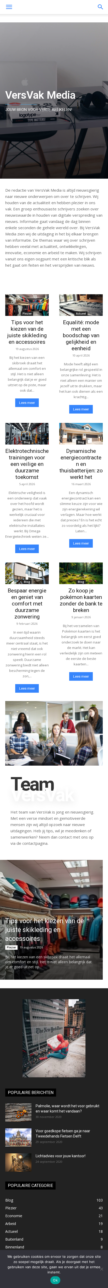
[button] (100, 7)
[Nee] (101, 1269)
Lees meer (27, 403)
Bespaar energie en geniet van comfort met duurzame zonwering (27, 603)
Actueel (81, 313)
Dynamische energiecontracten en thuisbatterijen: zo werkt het (81, 464)
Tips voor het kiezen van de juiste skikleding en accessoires (27, 332)
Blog (27, 442)
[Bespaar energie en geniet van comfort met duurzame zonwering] (27, 573)
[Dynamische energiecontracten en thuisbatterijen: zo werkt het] (81, 434)
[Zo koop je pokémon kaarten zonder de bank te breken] (81, 573)
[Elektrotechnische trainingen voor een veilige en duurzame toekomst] (27, 434)
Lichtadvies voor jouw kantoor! (60, 1156)
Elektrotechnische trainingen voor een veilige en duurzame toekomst (27, 464)
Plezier (27, 313)
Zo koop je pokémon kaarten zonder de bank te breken (81, 600)
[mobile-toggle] (9, 7)
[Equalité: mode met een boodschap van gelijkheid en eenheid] (81, 305)
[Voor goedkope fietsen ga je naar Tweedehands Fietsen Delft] (18, 1137)
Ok (55, 1280)
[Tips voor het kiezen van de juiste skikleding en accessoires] (27, 305)
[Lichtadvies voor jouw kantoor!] (18, 1162)
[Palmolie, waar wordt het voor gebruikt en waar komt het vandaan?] (18, 1112)
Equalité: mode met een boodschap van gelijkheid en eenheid (81, 335)
